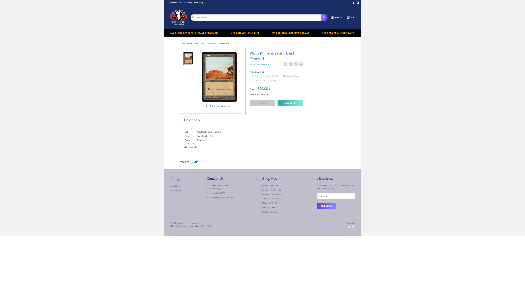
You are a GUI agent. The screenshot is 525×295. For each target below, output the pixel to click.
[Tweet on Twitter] (296, 64)
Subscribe (326, 206)
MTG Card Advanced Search (338, 33)
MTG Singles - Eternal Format (291, 33)
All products (193, 43)
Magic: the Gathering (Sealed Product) (194, 33)
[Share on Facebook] (285, 64)
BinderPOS (206, 226)
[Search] (324, 17)
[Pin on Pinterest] (291, 64)
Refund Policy (175, 186)
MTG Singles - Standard (246, 33)
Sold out (262, 103)
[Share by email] (301, 64)
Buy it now (290, 103)
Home (182, 43)
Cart (353, 17)
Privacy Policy (175, 191)
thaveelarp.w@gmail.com (222, 197)
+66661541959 (218, 193)
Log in (338, 17)
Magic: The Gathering (261, 64)
